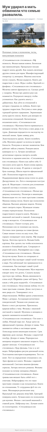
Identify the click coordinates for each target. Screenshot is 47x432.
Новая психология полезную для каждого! (18, 19)
